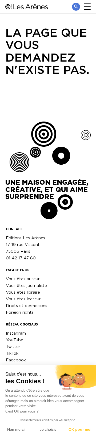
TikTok (12, 353)
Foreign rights (20, 312)
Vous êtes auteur (23, 278)
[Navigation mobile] (87, 6)
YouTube (14, 339)
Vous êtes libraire (23, 292)
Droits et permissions (26, 305)
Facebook (16, 359)
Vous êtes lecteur (23, 298)
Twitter (13, 346)
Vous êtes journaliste (26, 285)
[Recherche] (76, 7)
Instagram (16, 333)
